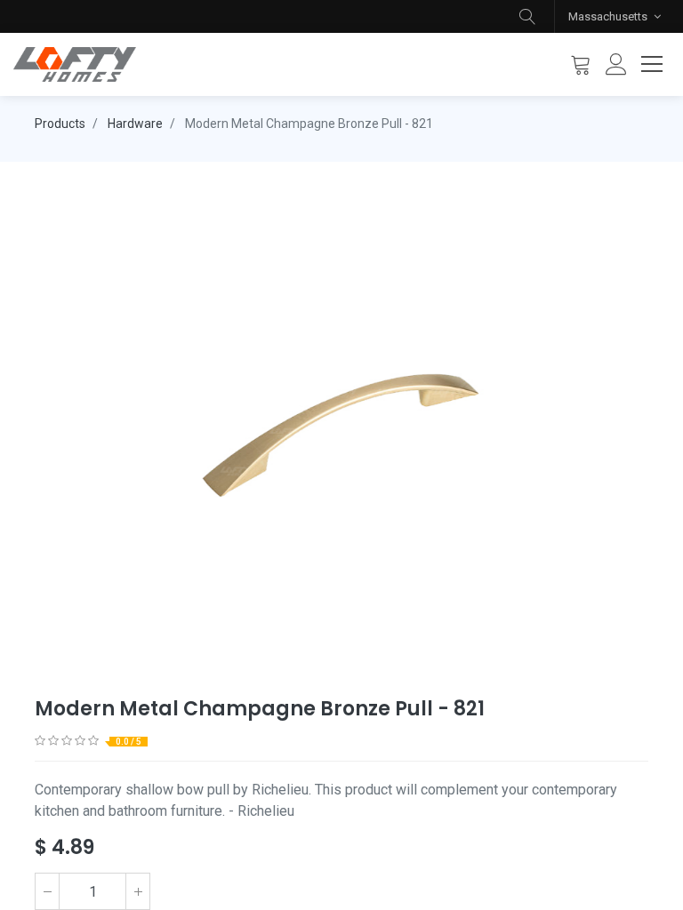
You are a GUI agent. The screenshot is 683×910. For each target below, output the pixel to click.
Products (60, 123)
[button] (527, 16)
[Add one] (137, 891)
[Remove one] (47, 891)
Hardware (135, 123)
